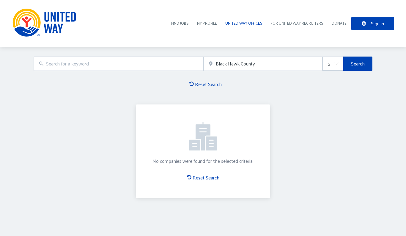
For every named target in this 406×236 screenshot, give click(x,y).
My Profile (207, 23)
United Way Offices (243, 23)
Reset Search (208, 84)
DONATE (339, 23)
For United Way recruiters (297, 23)
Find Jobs (180, 23)
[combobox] (119, 64)
